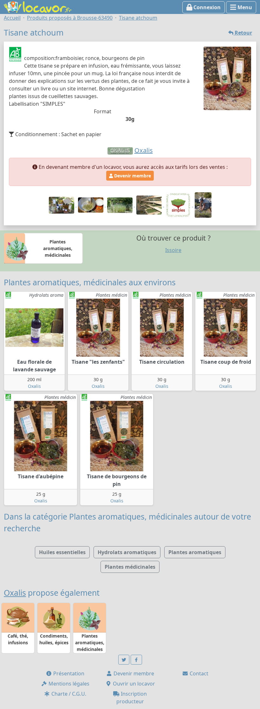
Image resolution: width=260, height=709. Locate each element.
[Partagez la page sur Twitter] (124, 660)
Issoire (173, 250)
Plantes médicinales (130, 566)
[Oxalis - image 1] (62, 204)
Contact (198, 673)
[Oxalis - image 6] (203, 204)
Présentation (68, 673)
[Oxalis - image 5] (178, 204)
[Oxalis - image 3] (120, 204)
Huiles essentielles (62, 552)
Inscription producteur (131, 697)
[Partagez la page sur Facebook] (136, 660)
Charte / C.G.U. (68, 693)
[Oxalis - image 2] (91, 204)
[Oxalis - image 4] (149, 204)
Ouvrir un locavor (133, 683)
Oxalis (34, 386)
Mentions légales (68, 683)
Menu (244, 7)
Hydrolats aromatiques (127, 552)
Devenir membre (132, 176)
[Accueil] (38, 6)
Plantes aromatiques (194, 552)
